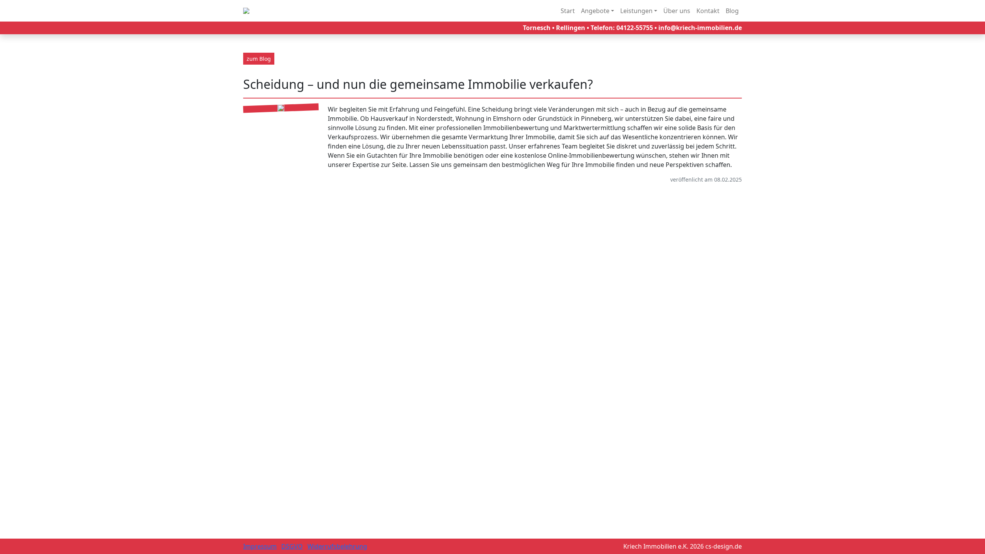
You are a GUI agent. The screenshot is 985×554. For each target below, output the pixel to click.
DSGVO (292, 546)
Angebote (595, 11)
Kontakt (708, 11)
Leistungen (636, 11)
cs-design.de (723, 546)
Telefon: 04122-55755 (622, 27)
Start (568, 11)
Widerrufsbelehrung (337, 546)
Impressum (260, 546)
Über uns (676, 11)
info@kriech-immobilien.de (700, 27)
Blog (732, 11)
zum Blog (259, 58)
